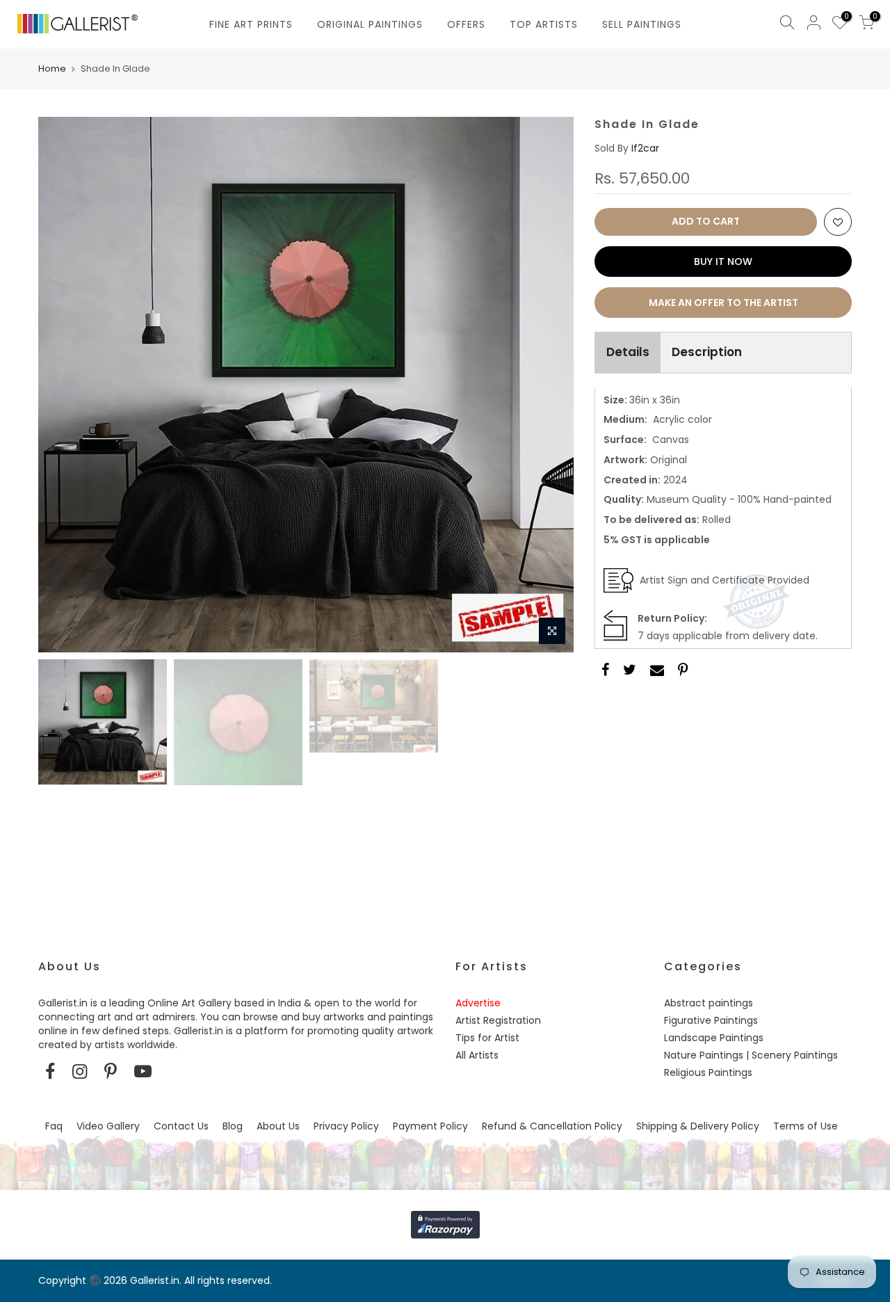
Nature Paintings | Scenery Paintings (751, 1055)
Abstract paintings (708, 1003)
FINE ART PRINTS (251, 24)
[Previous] (62, 384)
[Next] (549, 384)
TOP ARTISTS (544, 24)
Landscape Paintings (713, 1038)
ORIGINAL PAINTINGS (370, 24)
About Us (278, 1126)
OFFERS (466, 24)
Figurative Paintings (711, 1020)
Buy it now (723, 261)
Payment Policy (430, 1126)
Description (707, 352)
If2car (645, 148)
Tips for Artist (487, 1038)
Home (52, 69)
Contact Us (181, 1126)
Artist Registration (498, 1020)
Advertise (478, 1003)
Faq (54, 1126)
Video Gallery (108, 1126)
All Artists (477, 1055)
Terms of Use (805, 1126)
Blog (232, 1126)
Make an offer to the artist (723, 303)
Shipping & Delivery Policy (697, 1126)
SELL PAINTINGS (641, 24)
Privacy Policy (346, 1126)
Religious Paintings (708, 1072)
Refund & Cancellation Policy (552, 1126)
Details (627, 352)
